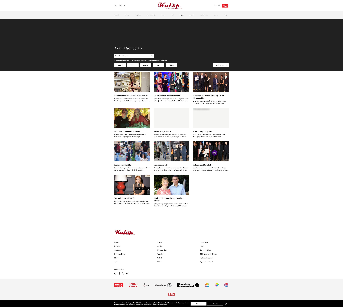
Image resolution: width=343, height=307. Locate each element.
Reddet (215, 304)
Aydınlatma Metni (206, 262)
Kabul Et (198, 304)
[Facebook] (119, 273)
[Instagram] (115, 273)
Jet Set (192, 15)
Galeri (215, 15)
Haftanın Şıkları (151, 15)
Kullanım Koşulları (206, 258)
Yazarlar (160, 254)
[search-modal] (215, 5)
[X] (123, 273)
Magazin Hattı (204, 15)
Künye (202, 246)
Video (225, 15)
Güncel (116, 15)
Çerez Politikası (205, 250)
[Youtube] (127, 273)
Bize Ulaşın (204, 242)
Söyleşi (182, 15)
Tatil (172, 15)
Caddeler (138, 15)
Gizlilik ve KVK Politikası (208, 254)
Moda (163, 15)
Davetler (126, 15)
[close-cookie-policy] (226, 303)
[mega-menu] (219, 5)
